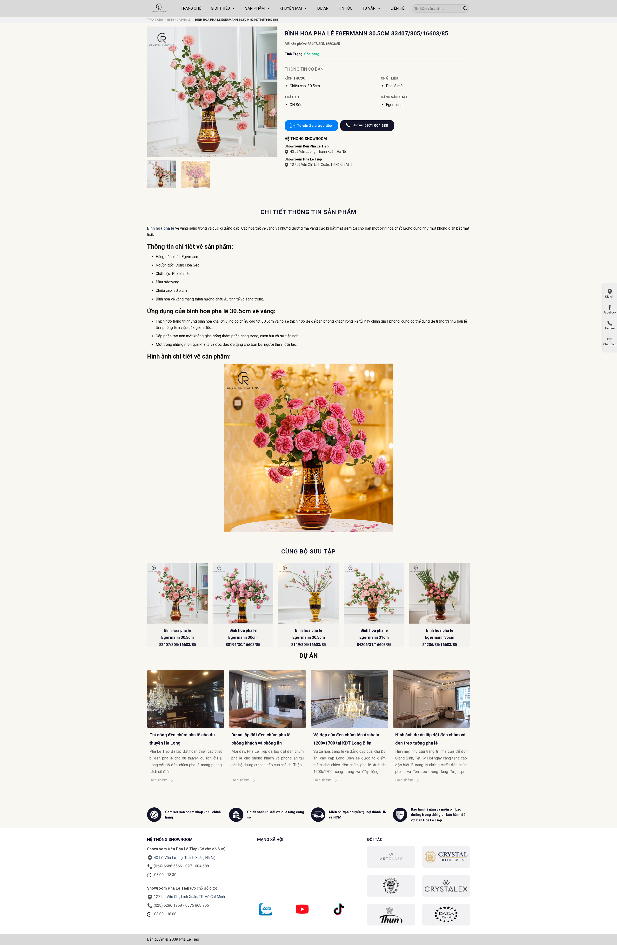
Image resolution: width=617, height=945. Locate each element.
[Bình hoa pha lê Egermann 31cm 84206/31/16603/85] (374, 593)
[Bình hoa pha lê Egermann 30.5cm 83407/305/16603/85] (177, 593)
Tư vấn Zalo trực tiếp (314, 125)
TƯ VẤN (369, 8)
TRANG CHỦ (191, 8)
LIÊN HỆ (397, 8)
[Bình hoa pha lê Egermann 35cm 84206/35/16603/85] (439, 593)
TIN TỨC (345, 8)
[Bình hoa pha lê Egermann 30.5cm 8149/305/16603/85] (308, 593)
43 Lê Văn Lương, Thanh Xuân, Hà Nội (318, 151)
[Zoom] (153, 151)
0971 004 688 (370, 125)
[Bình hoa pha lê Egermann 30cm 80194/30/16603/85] (243, 593)
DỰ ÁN (323, 8)
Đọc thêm (138, 780)
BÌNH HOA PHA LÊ (179, 19)
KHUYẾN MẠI (291, 8)
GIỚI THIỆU (220, 8)
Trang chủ (155, 19)
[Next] (469, 606)
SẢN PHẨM (255, 8)
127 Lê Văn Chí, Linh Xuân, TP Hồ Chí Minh (321, 164)
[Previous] (147, 606)
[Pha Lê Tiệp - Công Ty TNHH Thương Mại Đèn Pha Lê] (159, 8)
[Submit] (465, 8)
